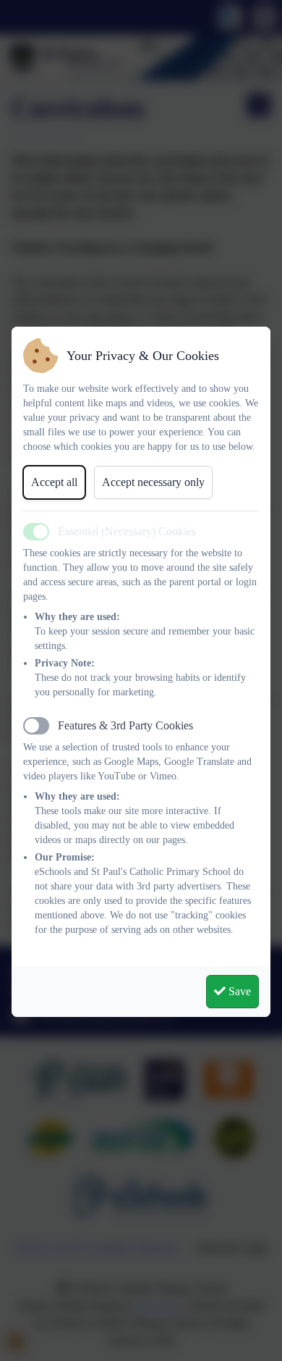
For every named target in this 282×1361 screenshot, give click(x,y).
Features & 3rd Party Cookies (125, 725)
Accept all (54, 482)
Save (238, 991)
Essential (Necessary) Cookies (127, 531)
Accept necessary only (153, 482)
